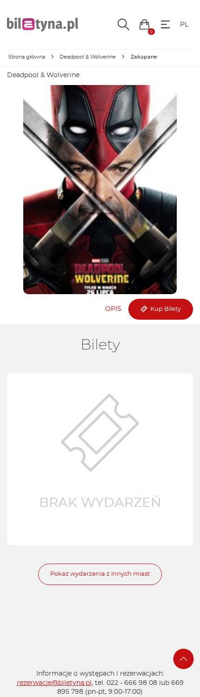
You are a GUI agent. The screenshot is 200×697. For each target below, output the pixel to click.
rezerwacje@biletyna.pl (54, 683)
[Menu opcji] (165, 24)
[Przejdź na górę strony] (183, 659)
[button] (144, 24)
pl (184, 24)
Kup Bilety (164, 309)
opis (113, 309)
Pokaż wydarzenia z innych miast (100, 574)
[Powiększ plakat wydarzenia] (100, 189)
